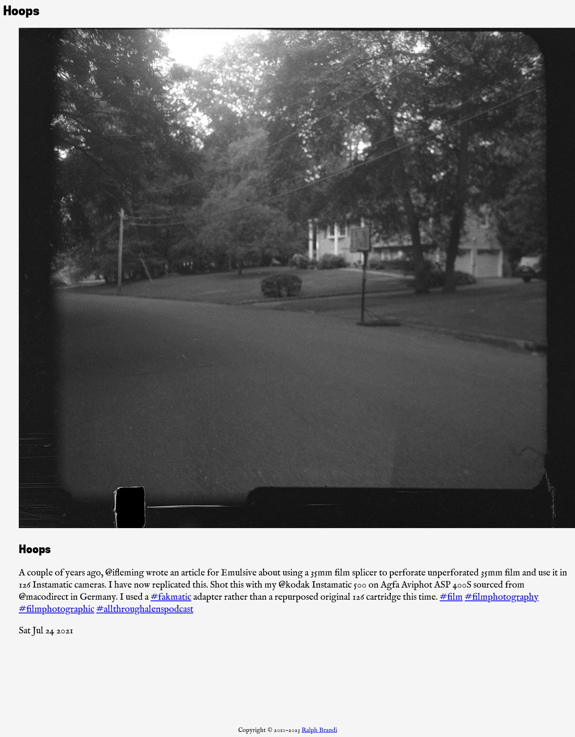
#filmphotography (502, 597)
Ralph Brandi (319, 730)
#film (451, 597)
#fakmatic (171, 597)
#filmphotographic (56, 609)
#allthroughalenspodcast (144, 609)
